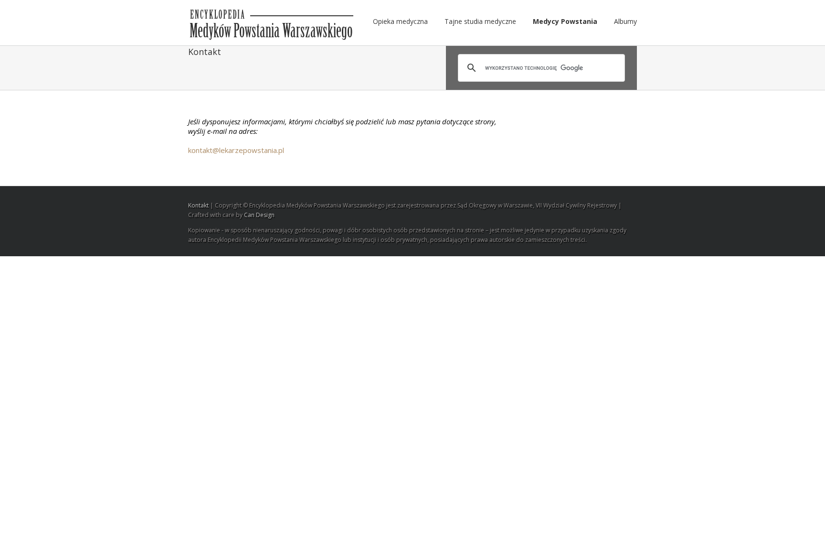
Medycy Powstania (565, 21)
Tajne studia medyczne (480, 21)
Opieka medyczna (400, 21)
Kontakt (198, 205)
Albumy (625, 21)
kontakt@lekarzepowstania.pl (236, 150)
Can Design (259, 215)
